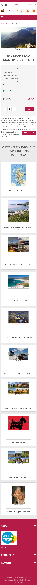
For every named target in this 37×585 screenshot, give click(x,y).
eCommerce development (11, 580)
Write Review (29, 133)
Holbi (24, 580)
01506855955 (2, 4)
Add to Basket (29, 109)
